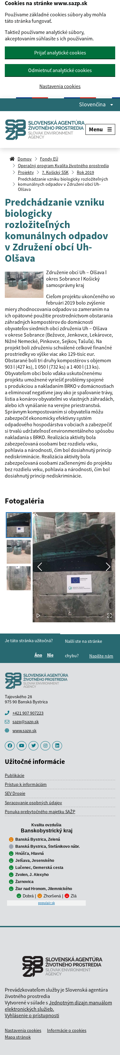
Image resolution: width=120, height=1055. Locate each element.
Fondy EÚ (49, 159)
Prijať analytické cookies (60, 52)
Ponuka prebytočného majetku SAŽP (40, 811)
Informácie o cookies (66, 1030)
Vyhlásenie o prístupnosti (32, 1015)
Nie (51, 655)
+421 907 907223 (28, 713)
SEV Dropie (15, 793)
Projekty (26, 172)
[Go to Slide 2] (19, 552)
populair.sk (46, 903)
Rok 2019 (85, 172)
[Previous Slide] (40, 567)
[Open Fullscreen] (109, 616)
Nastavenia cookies (60, 86)
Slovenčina (93, 104)
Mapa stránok (18, 1037)
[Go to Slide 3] (19, 578)
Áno (39, 655)
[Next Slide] (108, 567)
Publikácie (14, 775)
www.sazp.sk (24, 730)
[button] (74, 567)
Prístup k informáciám (26, 784)
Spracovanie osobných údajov (33, 803)
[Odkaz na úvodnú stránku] (45, 130)
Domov (25, 159)
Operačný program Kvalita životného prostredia (63, 165)
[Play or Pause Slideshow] (38, 616)
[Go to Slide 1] (19, 525)
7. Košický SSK (55, 172)
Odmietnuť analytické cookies (60, 70)
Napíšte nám (101, 656)
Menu (96, 129)
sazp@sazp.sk (25, 721)
